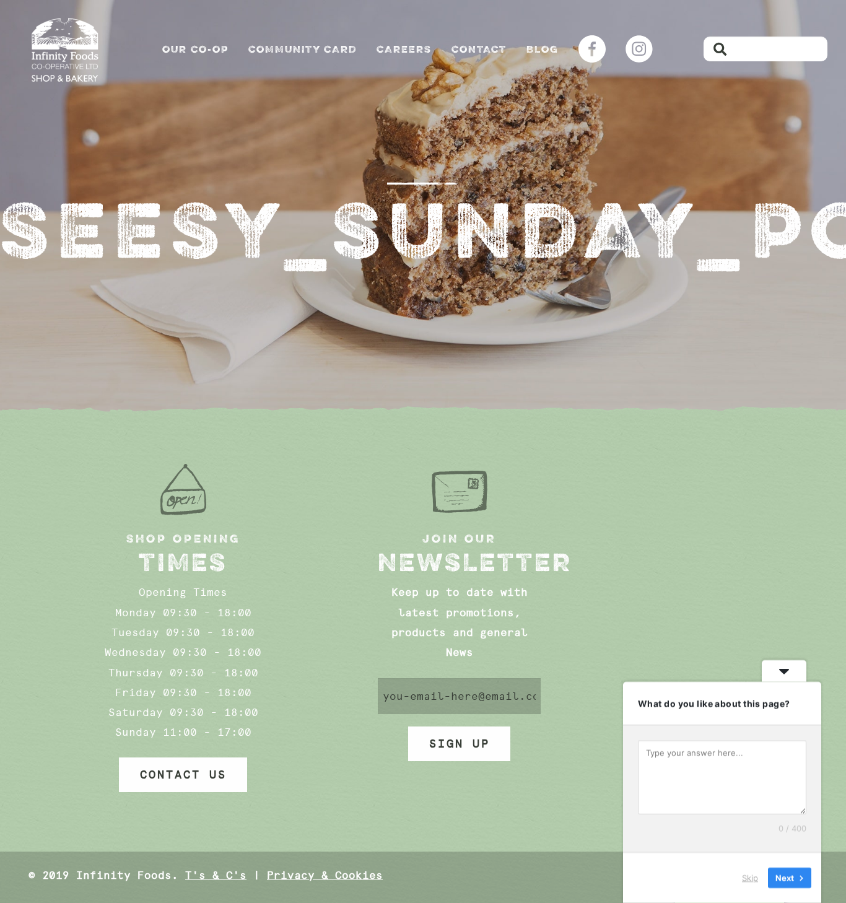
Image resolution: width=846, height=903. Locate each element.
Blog (542, 49)
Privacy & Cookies (325, 875)
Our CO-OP (195, 49)
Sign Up (459, 744)
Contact (479, 49)
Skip (750, 878)
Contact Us (183, 775)
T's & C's (215, 875)
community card (302, 49)
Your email (459, 696)
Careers (404, 49)
